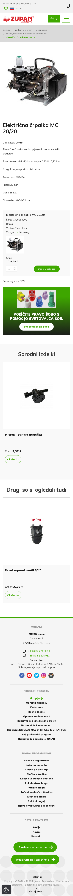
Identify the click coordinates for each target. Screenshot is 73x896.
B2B (34, 3)
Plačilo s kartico (37, 774)
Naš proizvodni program (36, 734)
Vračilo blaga (36, 787)
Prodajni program (23, 30)
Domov (6, 30)
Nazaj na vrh (36, 891)
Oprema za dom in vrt (36, 716)
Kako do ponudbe (36, 765)
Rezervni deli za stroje (32, 859)
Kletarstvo (36, 707)
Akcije (36, 827)
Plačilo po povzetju (36, 769)
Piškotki (37, 876)
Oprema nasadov (36, 702)
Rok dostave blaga (36, 783)
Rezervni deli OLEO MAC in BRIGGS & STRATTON (36, 729)
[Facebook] (22, 675)
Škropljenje (41, 30)
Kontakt (36, 836)
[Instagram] (43, 675)
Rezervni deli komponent (36, 725)
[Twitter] (36, 675)
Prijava (25, 3)
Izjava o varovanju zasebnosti (36, 805)
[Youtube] (29, 675)
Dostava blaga (36, 796)
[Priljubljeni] (6, 9)
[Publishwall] (51, 675)
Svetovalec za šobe (36, 326)
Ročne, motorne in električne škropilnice (26, 33)
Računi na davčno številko (36, 792)
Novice (37, 831)
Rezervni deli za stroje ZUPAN (36, 738)
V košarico (37, 459)
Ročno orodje (36, 711)
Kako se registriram (36, 760)
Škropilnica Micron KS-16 (47, 434)
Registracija (11, 3)
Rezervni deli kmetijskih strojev (36, 720)
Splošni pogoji (36, 801)
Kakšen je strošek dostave (36, 778)
